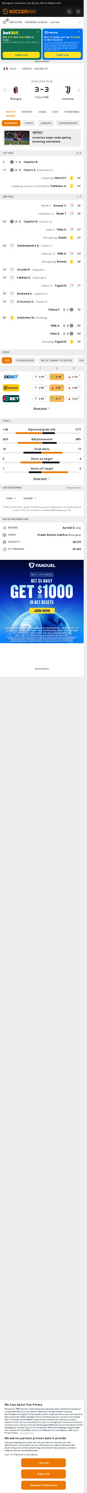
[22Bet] (11, 398)
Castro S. (46, 221)
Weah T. (61, 213)
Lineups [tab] (45, 123)
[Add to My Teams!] (4, 90)
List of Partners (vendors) (20, 1454)
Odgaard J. (39, 269)
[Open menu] (78, 11)
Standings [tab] (71, 111)
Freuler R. (42, 301)
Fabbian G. (24, 277)
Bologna (15, 99)
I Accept (43, 1462)
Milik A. (62, 253)
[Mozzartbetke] (11, 387)
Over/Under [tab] (25, 360)
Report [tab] (27, 111)
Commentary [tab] (67, 123)
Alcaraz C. (60, 205)
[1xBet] (11, 376)
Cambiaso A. (46, 213)
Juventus (68, 99)
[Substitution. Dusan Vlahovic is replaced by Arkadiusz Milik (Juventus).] (72, 254)
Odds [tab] (42, 111)
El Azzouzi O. (25, 301)
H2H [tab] (55, 111)
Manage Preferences (43, 1485)
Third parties (27, 1433)
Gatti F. (50, 229)
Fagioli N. (61, 285)
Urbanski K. (45, 170)
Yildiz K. (61, 229)
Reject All (43, 1473)
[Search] (69, 11)
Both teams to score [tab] (56, 360)
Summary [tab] (11, 123)
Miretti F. (46, 205)
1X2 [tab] (6, 360)
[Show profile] (16, 90)
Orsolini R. (23, 269)
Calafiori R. (41, 293)
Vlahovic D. (48, 253)
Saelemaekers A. (28, 245)
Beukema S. (24, 293)
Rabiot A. (47, 285)
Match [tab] (10, 111)
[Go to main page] (23, 11)
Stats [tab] (29, 123)
